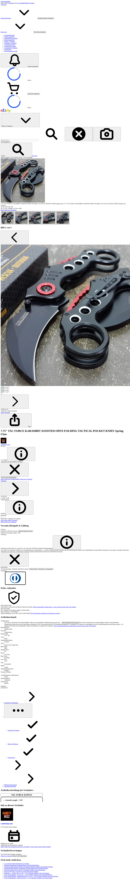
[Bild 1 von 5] (8, 218)
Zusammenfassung (9, 35)
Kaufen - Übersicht (9, 41)
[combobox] (19, 140)
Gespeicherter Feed (9, 44)
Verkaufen (3, 4)
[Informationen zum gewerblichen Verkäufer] (21, 454)
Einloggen (11, 3)
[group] (65, 319)
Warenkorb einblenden (33, 94)
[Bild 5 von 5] (63, 218)
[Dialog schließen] (15, 560)
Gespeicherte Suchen (10, 46)
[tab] (65, 608)
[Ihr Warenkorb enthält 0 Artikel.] (14, 94)
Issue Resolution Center (11, 51)
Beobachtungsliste (9, 40)
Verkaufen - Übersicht (10, 43)
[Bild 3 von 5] (35, 218)
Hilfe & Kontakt (29, 3)
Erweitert (34, 156)
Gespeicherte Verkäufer (10, 48)
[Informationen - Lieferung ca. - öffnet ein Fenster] (67, 542)
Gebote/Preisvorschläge (10, 38)
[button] (16, 150)
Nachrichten (7, 49)
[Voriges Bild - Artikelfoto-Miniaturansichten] (15, 238)
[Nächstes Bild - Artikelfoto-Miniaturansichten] (15, 402)
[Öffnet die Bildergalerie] (1, 394)
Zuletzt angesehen (9, 37)
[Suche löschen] (79, 134)
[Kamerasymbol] (107, 134)
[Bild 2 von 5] (21, 218)
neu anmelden (21, 3)
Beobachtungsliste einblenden (45, 18)
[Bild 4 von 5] (49, 218)
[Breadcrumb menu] (18, 711)
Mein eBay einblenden (39, 32)
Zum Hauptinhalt (5, 1)
